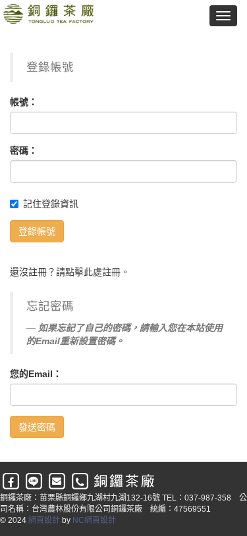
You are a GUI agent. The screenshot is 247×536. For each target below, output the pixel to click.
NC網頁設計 (94, 520)
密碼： (24, 150)
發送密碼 (36, 427)
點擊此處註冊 (93, 272)
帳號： (24, 102)
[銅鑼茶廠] (47, 15)
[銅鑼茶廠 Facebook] (11, 481)
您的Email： (36, 373)
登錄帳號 (36, 231)
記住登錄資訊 (50, 203)
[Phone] (80, 481)
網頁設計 (44, 520)
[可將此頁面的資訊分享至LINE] (34, 481)
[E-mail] (57, 481)
